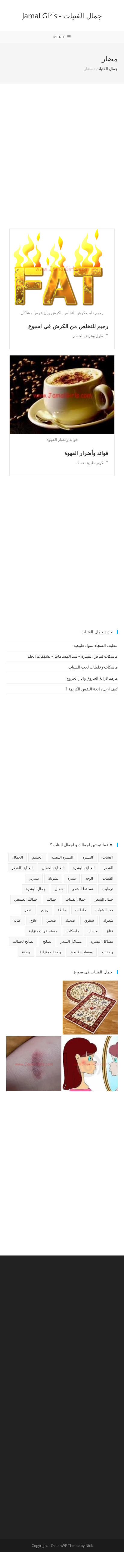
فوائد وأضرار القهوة (86, 452)
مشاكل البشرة (102, 941)
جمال (59, 888)
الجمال (17, 857)
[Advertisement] (62, 164)
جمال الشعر (104, 899)
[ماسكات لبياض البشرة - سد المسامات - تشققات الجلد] (33, 1007)
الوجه (89, 878)
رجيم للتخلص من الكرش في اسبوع (68, 326)
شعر (28, 909)
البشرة (87, 857)
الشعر (108, 867)
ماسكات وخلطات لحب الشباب (93, 667)
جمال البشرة (35, 888)
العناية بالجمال (53, 867)
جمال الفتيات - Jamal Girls (62, 15)
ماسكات (73, 930)
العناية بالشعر (22, 867)
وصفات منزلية (50, 951)
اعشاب (107, 857)
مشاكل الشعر (71, 941)
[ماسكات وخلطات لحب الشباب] (90, 1063)
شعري (89, 920)
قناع (110, 930)
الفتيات (107, 878)
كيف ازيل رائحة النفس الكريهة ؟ (92, 689)
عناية (17, 920)
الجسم (37, 857)
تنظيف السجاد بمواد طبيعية (95, 645)
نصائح (47, 941)
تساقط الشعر (82, 888)
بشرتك (53, 878)
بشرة (72, 878)
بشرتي (34, 878)
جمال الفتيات (107, 68)
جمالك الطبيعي (25, 899)
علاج (33, 920)
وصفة (26, 951)
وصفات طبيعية (81, 951)
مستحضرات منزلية (43, 930)
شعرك (108, 920)
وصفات (107, 951)
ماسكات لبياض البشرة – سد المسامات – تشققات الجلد (73, 656)
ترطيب (107, 888)
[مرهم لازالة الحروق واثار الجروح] (33, 1063)
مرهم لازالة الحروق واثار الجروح (92, 678)
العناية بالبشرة (84, 867)
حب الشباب (104, 909)
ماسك (93, 930)
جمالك (51, 899)
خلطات (80, 909)
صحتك (70, 920)
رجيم (44, 909)
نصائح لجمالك (23, 941)
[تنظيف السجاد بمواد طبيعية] (90, 1007)
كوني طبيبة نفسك (89, 462)
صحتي (51, 920)
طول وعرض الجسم (88, 335)
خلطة (62, 909)
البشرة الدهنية (62, 857)
